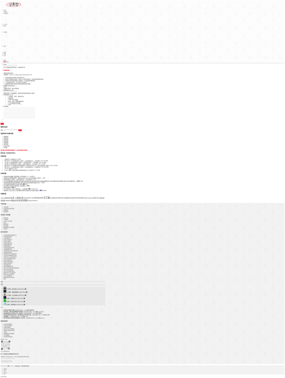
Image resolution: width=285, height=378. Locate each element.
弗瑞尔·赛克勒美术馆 (9, 330)
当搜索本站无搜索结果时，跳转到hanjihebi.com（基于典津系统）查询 (30, 165)
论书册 (5, 228)
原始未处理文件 (28, 197)
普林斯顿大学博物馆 (9, 333)
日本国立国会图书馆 (9, 247)
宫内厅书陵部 (7, 241)
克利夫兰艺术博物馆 (9, 328)
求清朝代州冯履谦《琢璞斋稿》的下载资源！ (15, 176)
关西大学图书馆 (8, 263)
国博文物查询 (7, 187)
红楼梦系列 (8, 200)
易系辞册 (6, 224)
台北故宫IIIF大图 (55, 198)
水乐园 (5, 147)
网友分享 (14, 200)
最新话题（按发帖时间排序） (8, 153)
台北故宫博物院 (8, 325)
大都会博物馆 (7, 327)
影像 (72, 197)
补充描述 (6, 106)
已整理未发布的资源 (9, 208)
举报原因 (8, 94)
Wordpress (17, 366)
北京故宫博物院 (8, 324)
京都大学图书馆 (8, 243)
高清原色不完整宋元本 (33, 200)
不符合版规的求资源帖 (14, 103)
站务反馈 (6, 141)
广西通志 (6, 219)
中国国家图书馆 (8, 236)
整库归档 (81, 198)
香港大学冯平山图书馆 (9, 272)
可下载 (46, 197)
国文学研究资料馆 (8, 269)
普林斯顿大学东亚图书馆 (10, 253)
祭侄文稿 (6, 225)
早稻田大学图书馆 (8, 261)
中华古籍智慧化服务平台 (10, 235)
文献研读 (6, 136)
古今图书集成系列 (37, 198)
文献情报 (6, 142)
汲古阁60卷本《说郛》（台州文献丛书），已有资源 (26, 160)
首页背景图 (23, 200)
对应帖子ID (9, 85)
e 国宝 (5, 332)
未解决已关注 (96, 197)
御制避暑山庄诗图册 (9, 227)
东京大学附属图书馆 (9, 271)
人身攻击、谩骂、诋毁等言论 (16, 96)
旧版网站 (6, 210)
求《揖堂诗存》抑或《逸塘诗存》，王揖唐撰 (15, 189)
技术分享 (76, 198)
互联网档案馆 (7, 246)
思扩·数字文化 (25, 366)
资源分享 (6, 138)
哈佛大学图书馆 (8, 239)
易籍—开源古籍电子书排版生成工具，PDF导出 (21, 170)
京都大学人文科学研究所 (10, 257)
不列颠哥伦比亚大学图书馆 (11, 250)
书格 (8, 366)
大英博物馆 (7, 335)
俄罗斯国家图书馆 (8, 266)
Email (5, 64)
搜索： (2, 130)
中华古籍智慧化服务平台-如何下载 (13, 184)
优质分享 (20, 198)
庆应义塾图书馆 (8, 260)
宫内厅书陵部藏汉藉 (66, 197)
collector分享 (9, 198)
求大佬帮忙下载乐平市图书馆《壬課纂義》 (15, 185)
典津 (5, 278)
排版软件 (13, 159)
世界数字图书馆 (8, 244)
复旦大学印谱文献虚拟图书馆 (11, 268)
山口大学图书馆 (8, 275)
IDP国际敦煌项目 (8, 336)
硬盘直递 (6, 211)
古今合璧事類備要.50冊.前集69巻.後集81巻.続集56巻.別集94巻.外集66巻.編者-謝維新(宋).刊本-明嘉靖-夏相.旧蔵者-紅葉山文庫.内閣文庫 (39, 181)
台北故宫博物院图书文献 (10, 255)
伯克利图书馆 (7, 264)
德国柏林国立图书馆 (9, 277)
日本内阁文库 (7, 238)
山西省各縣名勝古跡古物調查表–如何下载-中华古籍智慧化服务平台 (21, 182)
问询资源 (6, 139)
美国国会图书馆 (8, 252)
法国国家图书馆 (8, 249)
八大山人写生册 (8, 221)
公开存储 (6, 207)
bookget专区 (7, 146)
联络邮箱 (8, 90)
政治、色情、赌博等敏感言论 (16, 101)
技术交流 (6, 144)
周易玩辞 (6, 218)
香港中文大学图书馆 (9, 274)
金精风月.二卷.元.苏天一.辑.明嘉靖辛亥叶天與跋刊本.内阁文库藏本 (21, 190)
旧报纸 (85, 197)
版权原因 (10, 98)
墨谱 (5, 222)
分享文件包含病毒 (13, 99)
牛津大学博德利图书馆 (9, 258)
